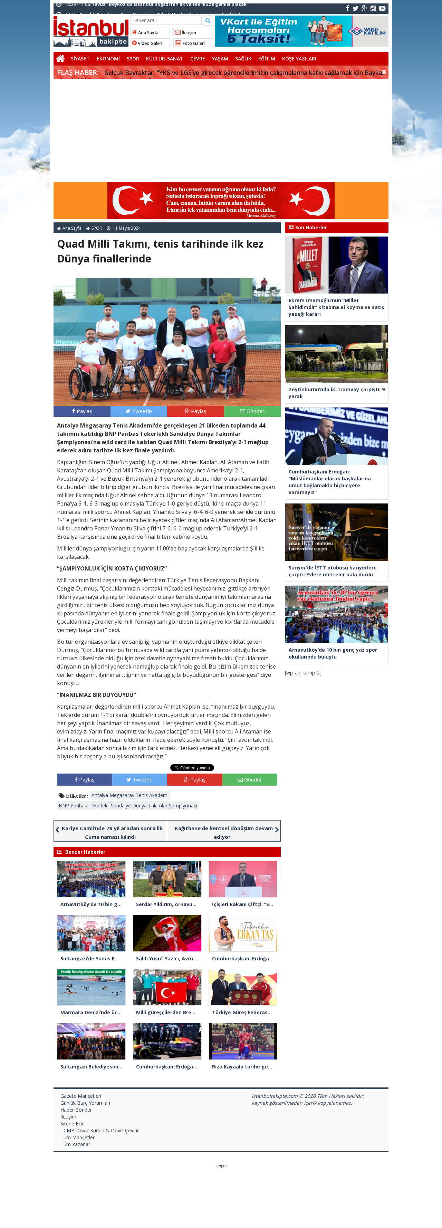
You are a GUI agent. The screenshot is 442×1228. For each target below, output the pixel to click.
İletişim (188, 33)
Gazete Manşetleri (80, 1096)
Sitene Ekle (72, 1123)
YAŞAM (220, 58)
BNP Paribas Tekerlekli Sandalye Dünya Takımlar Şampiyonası (128, 805)
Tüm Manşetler (77, 1137)
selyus (221, 1166)
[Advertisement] (221, 131)
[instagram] (373, 8)
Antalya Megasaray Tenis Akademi (130, 795)
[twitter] (355, 8)
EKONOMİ (108, 58)
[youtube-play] (382, 8)
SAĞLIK (243, 58)
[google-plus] (364, 8)
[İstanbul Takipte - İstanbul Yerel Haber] (91, 30)
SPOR (133, 58)
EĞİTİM (266, 58)
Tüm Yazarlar (75, 1144)
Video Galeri (149, 43)
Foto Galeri (193, 43)
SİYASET (80, 58)
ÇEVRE (197, 58)
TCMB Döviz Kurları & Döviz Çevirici (100, 1130)
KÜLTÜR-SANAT (164, 58)
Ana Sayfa (147, 33)
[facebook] (347, 8)
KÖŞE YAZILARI (299, 58)
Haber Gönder (76, 1109)
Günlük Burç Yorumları (85, 1103)
